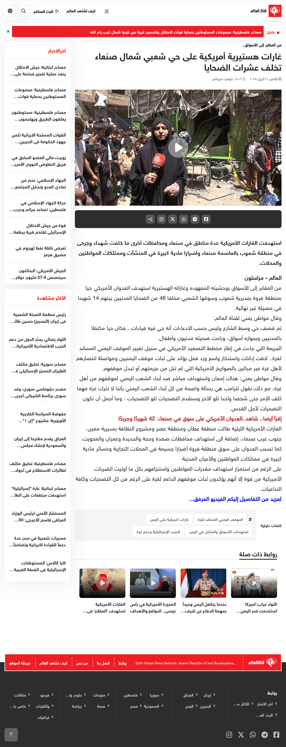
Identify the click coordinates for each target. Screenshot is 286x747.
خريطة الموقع (20, 662)
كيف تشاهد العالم (81, 10)
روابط (122, 662)
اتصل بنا (103, 662)
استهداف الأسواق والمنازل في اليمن (219, 531)
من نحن (82, 662)
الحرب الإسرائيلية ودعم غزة (158, 531)
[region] (178, 148)
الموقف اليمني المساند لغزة (220, 518)
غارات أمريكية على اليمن (169, 518)
